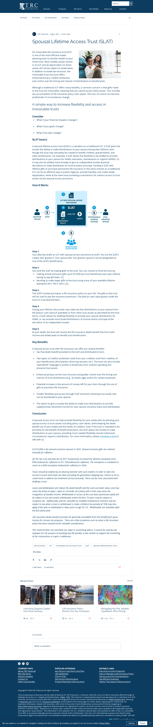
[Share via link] (51, 560)
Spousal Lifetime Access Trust (105, 545)
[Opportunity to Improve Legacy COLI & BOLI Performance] (37, 594)
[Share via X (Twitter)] (39, 560)
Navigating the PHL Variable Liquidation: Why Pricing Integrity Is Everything (115, 609)
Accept (142, 723)
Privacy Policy (104, 723)
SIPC (68, 697)
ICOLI (63, 676)
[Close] (150, 723)
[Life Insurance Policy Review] (76, 594)
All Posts (23, 17)
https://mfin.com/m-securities (30, 706)
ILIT (50, 545)
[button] (129, 18)
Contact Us (23, 679)
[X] (23, 663)
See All (130, 580)
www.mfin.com (26, 702)
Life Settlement (51, 17)
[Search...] (131, 3)
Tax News (65, 17)
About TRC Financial (27, 671)
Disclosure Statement (51, 702)
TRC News (36, 17)
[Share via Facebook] (33, 560)
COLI (57, 676)
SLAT (87, 545)
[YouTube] (27, 663)
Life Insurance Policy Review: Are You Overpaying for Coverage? (76, 609)
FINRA (62, 697)
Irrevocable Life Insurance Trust (68, 545)
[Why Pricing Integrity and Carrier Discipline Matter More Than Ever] (115, 594)
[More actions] (119, 34)
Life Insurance (39, 545)
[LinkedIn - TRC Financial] (19, 663)
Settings (131, 723)
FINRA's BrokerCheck (117, 699)
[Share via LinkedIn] (45, 560)
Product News (79, 17)
